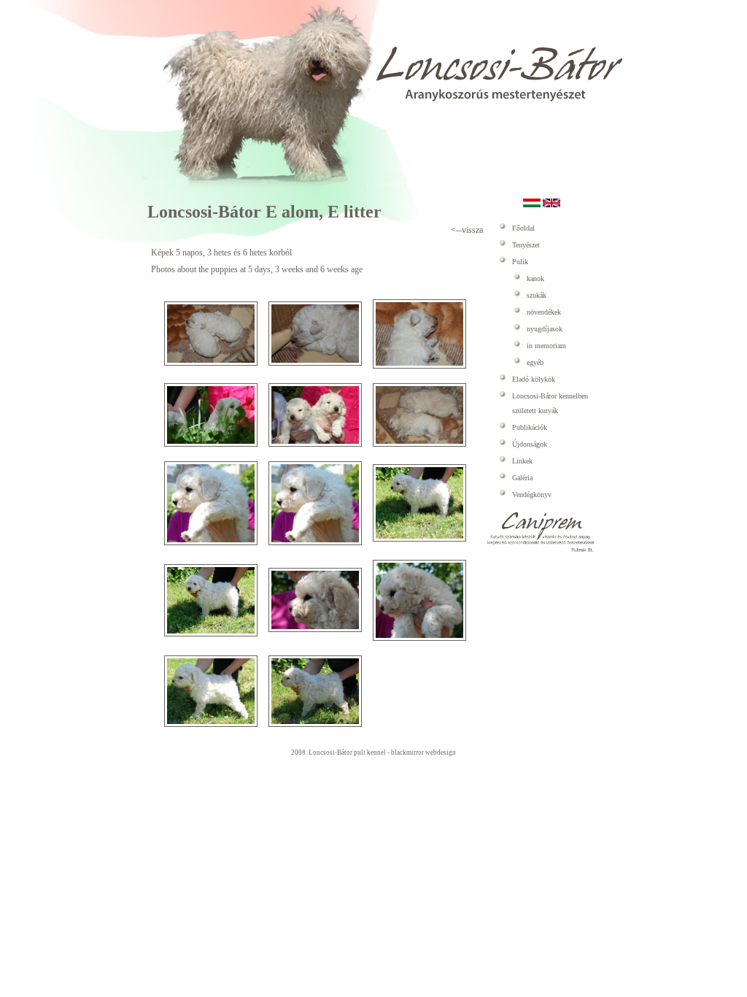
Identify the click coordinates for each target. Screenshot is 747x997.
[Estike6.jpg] (315, 724)
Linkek (522, 461)
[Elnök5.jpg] (211, 633)
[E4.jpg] (419, 444)
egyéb (535, 362)
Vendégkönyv (531, 494)
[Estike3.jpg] (419, 366)
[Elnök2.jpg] (211, 542)
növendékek (544, 312)
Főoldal (523, 228)
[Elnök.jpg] (315, 363)
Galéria (522, 478)
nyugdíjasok (544, 329)
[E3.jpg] (315, 444)
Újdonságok (529, 444)
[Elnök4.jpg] (419, 539)
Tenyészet (526, 245)
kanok (535, 278)
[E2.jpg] (211, 444)
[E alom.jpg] (211, 363)
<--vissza (467, 230)
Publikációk (529, 427)
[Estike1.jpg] (315, 629)
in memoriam (546, 346)
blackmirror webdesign (423, 752)
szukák (536, 295)
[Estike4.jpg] (211, 724)
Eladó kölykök (533, 379)
